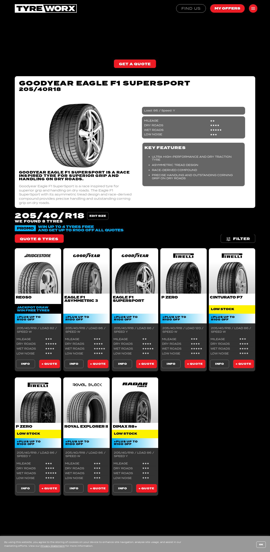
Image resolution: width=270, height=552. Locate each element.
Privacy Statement (52, 545)
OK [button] (261, 544)
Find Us (191, 8)
